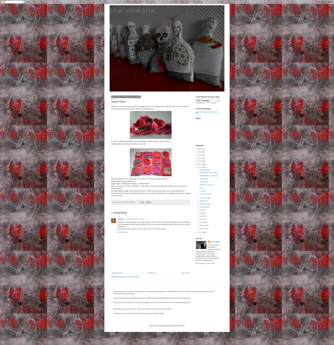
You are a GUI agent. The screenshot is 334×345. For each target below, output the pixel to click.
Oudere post (185, 273)
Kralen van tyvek (205, 194)
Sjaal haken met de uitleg (209, 173)
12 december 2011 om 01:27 (135, 219)
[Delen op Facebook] (148, 202)
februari (203, 225)
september (204, 204)
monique (120, 219)
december (203, 170)
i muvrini (203, 191)
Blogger (182, 326)
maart (202, 222)
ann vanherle (215, 242)
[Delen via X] (145, 202)
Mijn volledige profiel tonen (205, 263)
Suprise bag (204, 179)
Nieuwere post (117, 273)
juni (201, 213)
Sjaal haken (204, 182)
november (203, 198)
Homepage (152, 273)
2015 (200, 155)
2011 (200, 167)
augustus (203, 207)
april (201, 219)
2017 (200, 149)
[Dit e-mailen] (140, 202)
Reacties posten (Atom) (130, 277)
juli (201, 210)
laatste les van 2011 (207, 185)
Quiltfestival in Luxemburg (209, 176)
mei (201, 216)
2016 (200, 152)
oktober (203, 201)
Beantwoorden (122, 232)
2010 (200, 232)
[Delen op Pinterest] (150, 202)
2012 (200, 164)
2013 (200, 161)
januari (202, 228)
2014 (200, 158)
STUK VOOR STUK (133, 11)
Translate (213, 103)
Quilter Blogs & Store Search (208, 112)
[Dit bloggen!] (143, 202)
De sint (202, 188)
